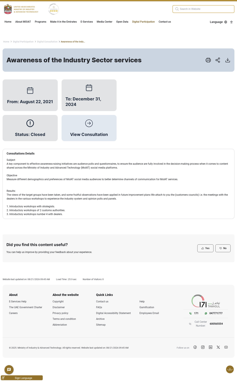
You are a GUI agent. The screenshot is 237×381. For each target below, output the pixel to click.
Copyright (58, 301)
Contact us (165, 21)
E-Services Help (17, 301)
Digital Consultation (47, 41)
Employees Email (149, 313)
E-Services (87, 21)
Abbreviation (60, 324)
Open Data (122, 21)
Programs (40, 21)
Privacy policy (60, 313)
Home (8, 21)
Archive (100, 318)
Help (142, 301)
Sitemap (101, 324)
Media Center (104, 21)
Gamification (146, 307)
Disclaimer (59, 307)
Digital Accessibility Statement (113, 313)
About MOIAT (23, 21)
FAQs (99, 307)
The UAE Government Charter (25, 307)
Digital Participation (143, 21)
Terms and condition (64, 318)
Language (216, 22)
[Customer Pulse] (230, 369)
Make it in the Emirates (63, 21)
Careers (13, 313)
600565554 (216, 323)
